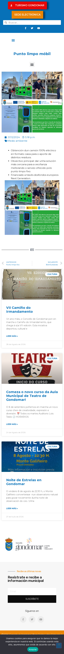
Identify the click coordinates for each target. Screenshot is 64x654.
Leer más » (12, 336)
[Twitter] (32, 28)
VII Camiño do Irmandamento (19, 310)
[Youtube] (38, 28)
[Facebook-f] (25, 28)
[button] (13, 40)
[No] (59, 645)
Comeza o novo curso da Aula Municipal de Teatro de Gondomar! (32, 396)
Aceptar (33, 649)
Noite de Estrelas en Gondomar (23, 482)
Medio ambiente (17, 140)
